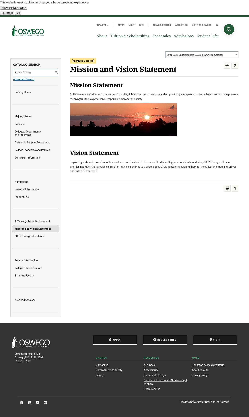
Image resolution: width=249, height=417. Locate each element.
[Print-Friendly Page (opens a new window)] (227, 65)
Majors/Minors (23, 116)
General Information (26, 260)
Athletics (181, 25)
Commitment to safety (109, 370)
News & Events (162, 25)
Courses (19, 124)
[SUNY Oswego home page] (28, 30)
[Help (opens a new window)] (235, 65)
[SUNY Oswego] (31, 347)
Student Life (207, 35)
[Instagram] (30, 402)
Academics (161, 35)
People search (152, 389)
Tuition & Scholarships (129, 35)
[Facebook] (22, 402)
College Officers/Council (28, 268)
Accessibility (151, 370)
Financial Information (27, 189)
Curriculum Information (28, 157)
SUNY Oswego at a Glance (29, 236)
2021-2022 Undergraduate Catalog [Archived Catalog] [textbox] (195, 55)
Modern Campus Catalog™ (171, 328)
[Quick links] (217, 25)
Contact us (102, 364)
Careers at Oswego (155, 375)
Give (141, 25)
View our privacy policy (13, 7)
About (102, 35)
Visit (132, 25)
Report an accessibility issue (208, 364)
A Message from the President (32, 221)
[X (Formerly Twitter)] (37, 402)
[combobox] (202, 54)
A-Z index (149, 364)
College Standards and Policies (32, 150)
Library (100, 375)
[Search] (229, 29)
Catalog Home (23, 92)
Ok (18, 12)
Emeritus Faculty (24, 275)
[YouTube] (45, 402)
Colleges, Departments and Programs (28, 133)
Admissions (184, 35)
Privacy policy (199, 375)
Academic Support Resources (32, 142)
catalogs (69, 328)
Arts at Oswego (202, 25)
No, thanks (7, 12)
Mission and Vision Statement (33, 228)
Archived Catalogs (25, 300)
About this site (200, 370)
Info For (101, 25)
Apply (121, 25)
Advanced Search (23, 79)
